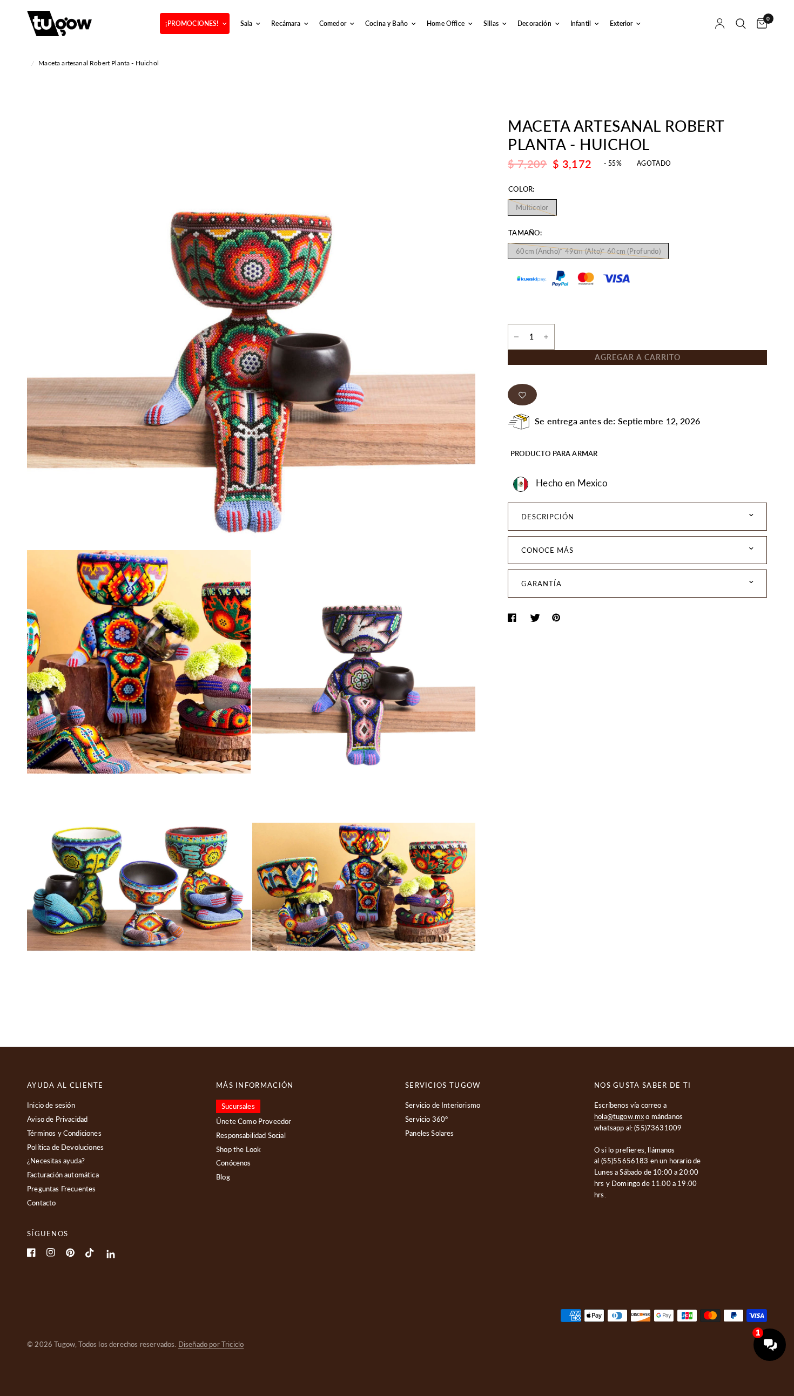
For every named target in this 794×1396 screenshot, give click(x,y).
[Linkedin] (111, 1254)
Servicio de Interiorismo (442, 1105)
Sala (246, 23)
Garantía (541, 583)
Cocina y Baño (386, 23)
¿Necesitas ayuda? (56, 1160)
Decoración (534, 23)
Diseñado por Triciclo (211, 1344)
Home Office (446, 23)
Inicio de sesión (51, 1105)
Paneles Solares (429, 1133)
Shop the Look (238, 1149)
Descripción (547, 516)
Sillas (491, 23)
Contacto (41, 1202)
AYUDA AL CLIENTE (65, 1085)
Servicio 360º (426, 1119)
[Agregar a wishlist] (522, 394)
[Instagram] (50, 1252)
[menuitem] (194, 23)
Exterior (621, 23)
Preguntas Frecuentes (61, 1188)
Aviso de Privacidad (57, 1119)
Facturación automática (63, 1174)
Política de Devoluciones (65, 1147)
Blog (223, 1177)
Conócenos (233, 1162)
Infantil (580, 23)
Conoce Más (547, 550)
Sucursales (238, 1106)
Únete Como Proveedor (253, 1121)
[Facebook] (31, 1252)
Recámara (285, 23)
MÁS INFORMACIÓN (255, 1085)
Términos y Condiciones (64, 1133)
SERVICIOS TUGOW (443, 1085)
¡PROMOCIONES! (191, 23)
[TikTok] (89, 1253)
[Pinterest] (70, 1252)
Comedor (332, 23)
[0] (759, 23)
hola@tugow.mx (619, 1116)
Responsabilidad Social (251, 1135)
